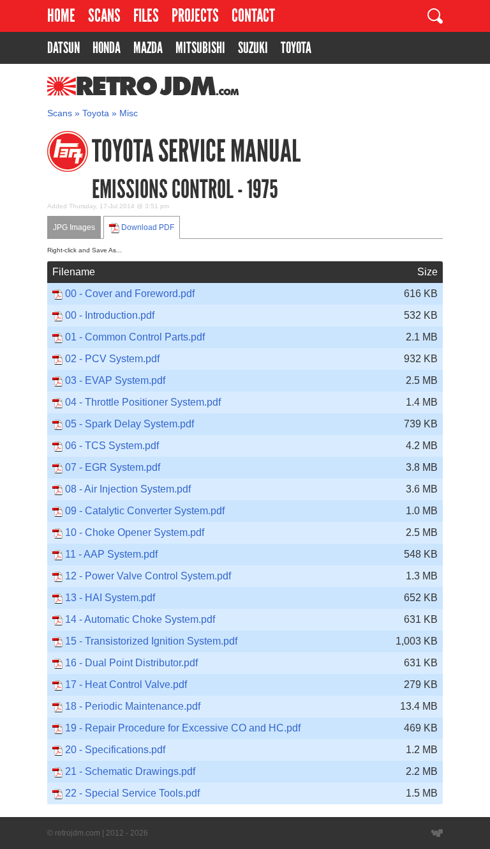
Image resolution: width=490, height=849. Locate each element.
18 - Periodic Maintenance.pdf (132, 706)
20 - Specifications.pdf (115, 749)
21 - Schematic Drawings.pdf (130, 771)
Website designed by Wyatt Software (437, 833)
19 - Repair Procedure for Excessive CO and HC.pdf (183, 728)
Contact (253, 15)
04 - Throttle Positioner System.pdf (143, 402)
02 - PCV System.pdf (112, 358)
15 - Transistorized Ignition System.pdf (151, 641)
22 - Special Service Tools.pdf (132, 793)
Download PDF (146, 227)
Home (61, 15)
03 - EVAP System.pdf (115, 380)
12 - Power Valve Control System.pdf (148, 575)
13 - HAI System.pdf (110, 597)
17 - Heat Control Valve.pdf (126, 684)
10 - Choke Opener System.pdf (134, 532)
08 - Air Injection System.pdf (128, 489)
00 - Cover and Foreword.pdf (130, 293)
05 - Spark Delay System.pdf (129, 423)
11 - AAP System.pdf (111, 554)
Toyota (95, 113)
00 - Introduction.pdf (109, 315)
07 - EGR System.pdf (112, 467)
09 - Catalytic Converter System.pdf (145, 510)
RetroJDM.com (110, 86)
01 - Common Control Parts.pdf (135, 337)
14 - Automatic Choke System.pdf (140, 619)
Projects (195, 15)
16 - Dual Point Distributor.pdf (131, 662)
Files (146, 15)
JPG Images (74, 227)
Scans (104, 15)
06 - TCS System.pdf (112, 445)
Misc (128, 113)
